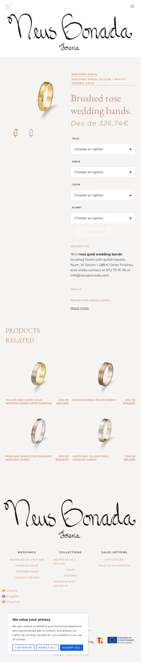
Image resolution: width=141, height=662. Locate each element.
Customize (23, 647)
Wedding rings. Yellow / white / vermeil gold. (98, 81)
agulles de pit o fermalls (65, 561)
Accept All (71, 647)
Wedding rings (84, 74)
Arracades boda (27, 571)
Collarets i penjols (26, 577)
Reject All (47, 647)
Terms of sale (114, 559)
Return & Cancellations (114, 565)
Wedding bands (26, 565)
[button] (132, 6)
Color (76, 184)
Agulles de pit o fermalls (26, 559)
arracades (70, 575)
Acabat (77, 207)
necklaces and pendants (64, 583)
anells (70, 569)
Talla (75, 138)
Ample (76, 161)
